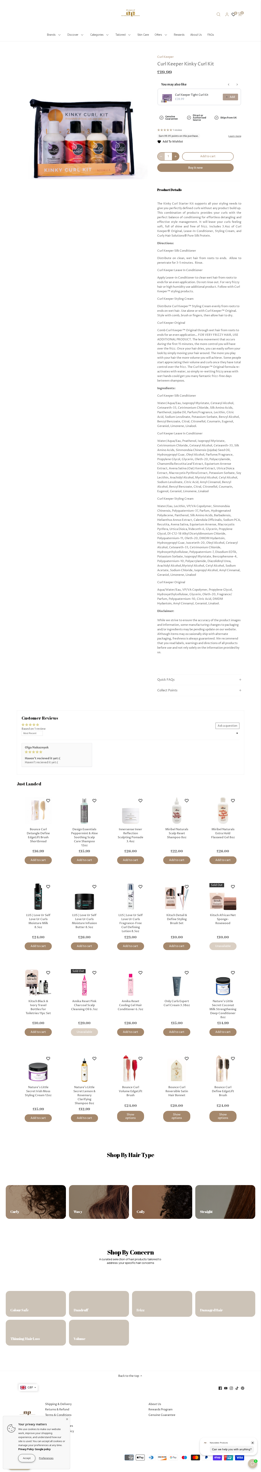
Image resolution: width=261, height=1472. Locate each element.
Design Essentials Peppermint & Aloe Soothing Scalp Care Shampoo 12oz (84, 837)
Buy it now (195, 168)
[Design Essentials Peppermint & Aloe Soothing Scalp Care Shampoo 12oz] (84, 810)
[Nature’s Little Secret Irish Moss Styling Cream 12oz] (38, 1068)
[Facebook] (220, 1388)
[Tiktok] (237, 1388)
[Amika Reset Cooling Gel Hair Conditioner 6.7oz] (130, 982)
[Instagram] (231, 1388)
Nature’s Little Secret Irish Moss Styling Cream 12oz (38, 1091)
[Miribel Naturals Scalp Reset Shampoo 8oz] (176, 810)
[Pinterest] (242, 1388)
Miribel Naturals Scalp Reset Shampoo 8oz (176, 833)
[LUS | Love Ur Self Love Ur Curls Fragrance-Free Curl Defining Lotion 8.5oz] (130, 896)
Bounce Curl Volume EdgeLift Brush (130, 1091)
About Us (154, 1404)
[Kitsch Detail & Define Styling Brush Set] (176, 896)
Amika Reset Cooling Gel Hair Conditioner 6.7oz (130, 1005)
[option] (84, 115)
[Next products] (237, 84)
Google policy (43, 1449)
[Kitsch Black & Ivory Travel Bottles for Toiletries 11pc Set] (38, 982)
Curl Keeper (165, 57)
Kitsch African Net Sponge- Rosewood (223, 919)
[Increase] (175, 156)
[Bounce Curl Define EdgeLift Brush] (223, 1068)
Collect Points (167, 690)
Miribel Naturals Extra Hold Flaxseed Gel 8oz (223, 833)
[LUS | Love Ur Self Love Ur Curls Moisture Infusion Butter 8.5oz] (84, 896)
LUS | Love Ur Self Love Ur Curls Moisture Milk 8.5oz (38, 921)
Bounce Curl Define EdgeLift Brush (223, 1091)
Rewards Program (160, 1410)
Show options (130, 1116)
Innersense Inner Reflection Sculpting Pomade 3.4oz (130, 835)
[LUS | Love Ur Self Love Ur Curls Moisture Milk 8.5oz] (38, 896)
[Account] (227, 14)
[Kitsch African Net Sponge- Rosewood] (223, 896)
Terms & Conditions (58, 1415)
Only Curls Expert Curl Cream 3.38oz (177, 1003)
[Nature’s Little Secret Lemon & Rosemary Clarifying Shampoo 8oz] (84, 1068)
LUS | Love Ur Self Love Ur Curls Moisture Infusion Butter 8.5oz (84, 921)
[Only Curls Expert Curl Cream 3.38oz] (176, 982)
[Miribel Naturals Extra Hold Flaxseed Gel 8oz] (223, 810)
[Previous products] (229, 84)
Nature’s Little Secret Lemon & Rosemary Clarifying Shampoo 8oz (84, 1095)
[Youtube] (225, 1388)
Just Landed (29, 784)
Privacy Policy (26, 1449)
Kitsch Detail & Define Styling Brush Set (176, 919)
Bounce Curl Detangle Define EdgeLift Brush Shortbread (38, 835)
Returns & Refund (57, 1410)
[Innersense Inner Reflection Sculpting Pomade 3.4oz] (130, 810)
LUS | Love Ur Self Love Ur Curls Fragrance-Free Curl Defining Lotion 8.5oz (130, 923)
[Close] (67, 1419)
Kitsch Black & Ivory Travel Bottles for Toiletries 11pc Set (38, 1007)
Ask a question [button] (227, 726)
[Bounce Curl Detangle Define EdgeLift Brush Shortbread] (38, 810)
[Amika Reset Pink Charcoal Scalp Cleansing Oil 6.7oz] (84, 982)
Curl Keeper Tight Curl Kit (191, 95)
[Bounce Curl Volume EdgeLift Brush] (130, 1068)
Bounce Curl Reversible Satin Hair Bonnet (176, 1091)
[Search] (218, 14)
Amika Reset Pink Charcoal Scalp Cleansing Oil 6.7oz (84, 1005)
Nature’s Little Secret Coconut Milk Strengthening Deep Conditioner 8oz (222, 1009)
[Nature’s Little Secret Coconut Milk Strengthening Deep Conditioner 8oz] (223, 982)
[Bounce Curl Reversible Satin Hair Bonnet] (176, 1068)
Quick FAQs (166, 680)
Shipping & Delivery (58, 1404)
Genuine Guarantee (161, 1415)
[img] (57, 752)
